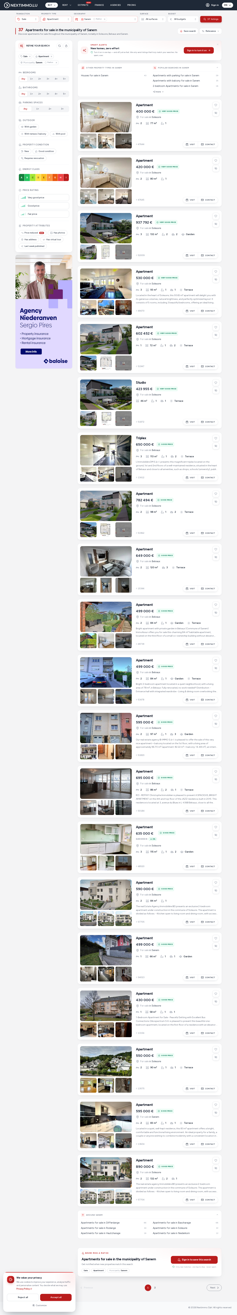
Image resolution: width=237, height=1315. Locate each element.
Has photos (59, 233)
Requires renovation (34, 158)
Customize (41, 1305)
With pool (60, 134)
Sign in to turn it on (197, 50)
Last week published (34, 246)
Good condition (46, 151)
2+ (39, 79)
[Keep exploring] (217, 67)
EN (225, 5)
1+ (31, 79)
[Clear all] (59, 46)
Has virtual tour (53, 239)
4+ (56, 79)
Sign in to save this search (196, 1259)
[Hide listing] (216, 113)
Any (23, 79)
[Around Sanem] (217, 1214)
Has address (31, 239)
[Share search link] (66, 46)
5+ (64, 79)
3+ (48, 79)
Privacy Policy (23, 1289)
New (27, 151)
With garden (30, 127)
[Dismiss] (217, 44)
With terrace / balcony (35, 134)
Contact (210, 144)
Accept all (55, 1297)
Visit (192, 144)
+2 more (157, 92)
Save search (190, 31)
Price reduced (34, 233)
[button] (212, 5)
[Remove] (29, 56)
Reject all (23, 1297)
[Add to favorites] (216, 105)
